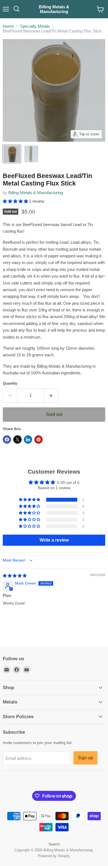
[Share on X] (17, 439)
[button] (16, 201)
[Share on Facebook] (7, 439)
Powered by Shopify (54, 856)
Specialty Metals (35, 26)
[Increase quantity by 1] (51, 395)
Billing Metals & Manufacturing (35, 192)
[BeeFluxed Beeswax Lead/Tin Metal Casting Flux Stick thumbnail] (12, 154)
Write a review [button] (54, 540)
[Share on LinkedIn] (28, 439)
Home (8, 26)
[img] (15, 575)
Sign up (85, 757)
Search (54, 844)
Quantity (10, 383)
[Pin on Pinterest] (38, 439)
